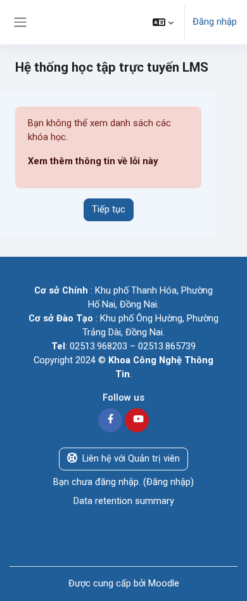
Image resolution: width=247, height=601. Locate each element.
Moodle (163, 583)
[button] (163, 22)
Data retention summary (123, 501)
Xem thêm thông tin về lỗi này (93, 161)
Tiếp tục (108, 209)
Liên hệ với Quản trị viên (131, 458)
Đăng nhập (215, 21)
